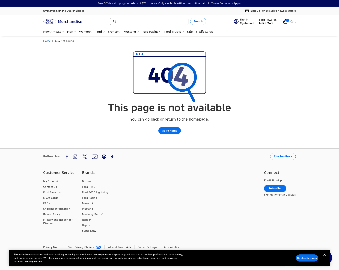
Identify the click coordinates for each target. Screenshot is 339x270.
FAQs (46, 203)
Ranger (86, 219)
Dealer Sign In (75, 10)
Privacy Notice (52, 247)
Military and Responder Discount (58, 221)
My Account (50, 181)
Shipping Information (56, 208)
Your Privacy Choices (81, 247)
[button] (285, 21)
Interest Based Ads (119, 247)
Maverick (87, 203)
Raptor (86, 225)
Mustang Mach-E (92, 214)
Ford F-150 (88, 186)
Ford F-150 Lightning (95, 192)
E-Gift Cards (50, 197)
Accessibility (171, 247)
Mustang (87, 208)
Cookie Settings (307, 258)
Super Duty (89, 230)
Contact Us (50, 186)
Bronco (86, 181)
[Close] (324, 258)
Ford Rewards (52, 192)
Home (47, 41)
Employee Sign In (53, 10)
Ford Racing (89, 197)
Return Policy (51, 214)
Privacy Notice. (34, 261)
